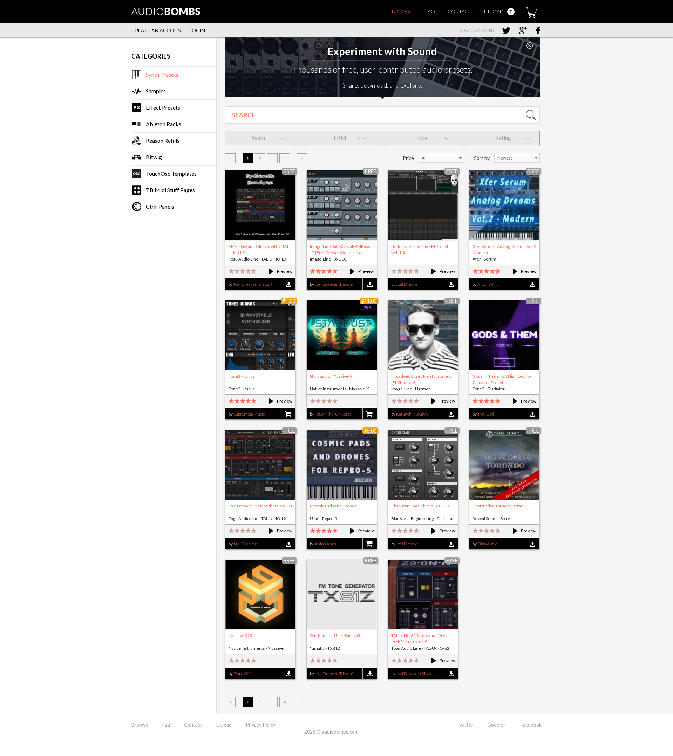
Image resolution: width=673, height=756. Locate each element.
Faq (430, 11)
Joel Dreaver (407, 284)
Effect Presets (163, 107)
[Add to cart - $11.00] (369, 414)
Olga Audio (487, 543)
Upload (494, 11)
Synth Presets (162, 74)
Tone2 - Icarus (242, 376)
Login (197, 30)
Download (288, 284)
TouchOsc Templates (171, 173)
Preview (277, 271)
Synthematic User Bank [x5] (336, 635)
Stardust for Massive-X (331, 376)
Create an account (158, 30)
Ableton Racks (163, 124)
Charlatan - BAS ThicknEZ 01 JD (420, 505)
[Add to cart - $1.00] (288, 414)
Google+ (497, 725)
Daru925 (242, 673)
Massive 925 (240, 635)
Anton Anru (488, 284)
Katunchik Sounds (412, 414)
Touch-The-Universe (333, 414)
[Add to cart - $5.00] (369, 544)
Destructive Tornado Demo (498, 505)
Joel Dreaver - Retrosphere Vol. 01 (260, 505)
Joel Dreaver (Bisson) (252, 284)
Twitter (464, 725)
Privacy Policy (261, 725)
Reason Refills (162, 140)
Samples (156, 91)
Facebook (531, 725)
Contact (459, 11)
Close (529, 45)
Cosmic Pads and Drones (333, 505)
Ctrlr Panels (160, 206)
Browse (402, 11)
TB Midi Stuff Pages (170, 190)
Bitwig (154, 157)
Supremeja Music (249, 414)
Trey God (485, 414)
